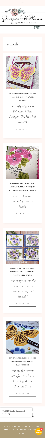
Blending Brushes (29, 93)
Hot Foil (25, 97)
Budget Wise (29, 183)
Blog (33, 416)
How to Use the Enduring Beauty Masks (22, 201)
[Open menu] (22, 3)
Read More (22, 129)
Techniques (30, 187)
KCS (24, 433)
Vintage (33, 190)
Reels (22, 187)
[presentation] (22, 72)
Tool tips (12, 190)
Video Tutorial (23, 190)
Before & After (15, 268)
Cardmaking (16, 97)
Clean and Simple (22, 365)
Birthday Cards (15, 93)
